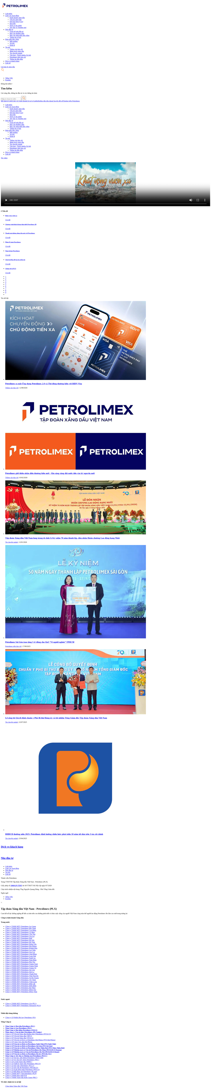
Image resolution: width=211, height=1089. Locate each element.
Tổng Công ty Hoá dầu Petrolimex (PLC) (20, 1026)
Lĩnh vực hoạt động (12, 16)
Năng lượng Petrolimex (12, 251)
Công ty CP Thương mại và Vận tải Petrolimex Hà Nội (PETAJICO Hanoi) (32, 1052)
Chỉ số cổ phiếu (32, 101)
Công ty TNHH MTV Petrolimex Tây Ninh (20, 980)
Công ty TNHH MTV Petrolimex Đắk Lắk (20, 984)
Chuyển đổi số (58, 101)
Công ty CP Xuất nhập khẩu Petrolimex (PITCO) (22, 1070)
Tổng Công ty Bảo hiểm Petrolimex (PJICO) (21, 1030)
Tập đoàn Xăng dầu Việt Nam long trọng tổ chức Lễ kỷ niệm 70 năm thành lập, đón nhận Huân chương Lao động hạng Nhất (62, 538)
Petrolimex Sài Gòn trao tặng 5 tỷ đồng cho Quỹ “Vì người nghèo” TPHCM (39, 642)
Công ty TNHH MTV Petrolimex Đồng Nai (20, 990)
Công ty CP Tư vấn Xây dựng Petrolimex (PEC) (22, 1060)
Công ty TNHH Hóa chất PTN (16, 1075)
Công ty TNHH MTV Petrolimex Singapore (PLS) (23, 1005)
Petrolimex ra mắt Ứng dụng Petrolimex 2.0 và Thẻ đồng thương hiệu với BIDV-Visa (43, 383)
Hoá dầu (13, 24)
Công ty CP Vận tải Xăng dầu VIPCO (18, 1036)
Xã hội (12, 43)
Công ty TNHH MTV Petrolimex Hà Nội (19, 940)
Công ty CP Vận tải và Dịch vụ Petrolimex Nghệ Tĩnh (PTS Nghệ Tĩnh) (30, 1044)
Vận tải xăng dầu (16, 20)
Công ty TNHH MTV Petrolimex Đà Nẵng (20, 988)
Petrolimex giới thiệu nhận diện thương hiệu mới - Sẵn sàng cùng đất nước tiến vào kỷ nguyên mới (50, 473)
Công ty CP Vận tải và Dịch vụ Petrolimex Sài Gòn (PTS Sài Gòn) (29, 1046)
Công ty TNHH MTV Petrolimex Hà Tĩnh (20, 942)
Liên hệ (8, 63)
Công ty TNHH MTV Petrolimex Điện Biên (20, 986)
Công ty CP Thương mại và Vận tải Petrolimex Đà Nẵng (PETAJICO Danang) (33, 1050)
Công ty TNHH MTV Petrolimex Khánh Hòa (21, 948)
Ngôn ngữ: (4, 893)
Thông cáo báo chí (16, 49)
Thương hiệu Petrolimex (71, 101)
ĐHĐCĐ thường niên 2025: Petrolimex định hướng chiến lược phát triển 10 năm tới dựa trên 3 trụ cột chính (54, 834)
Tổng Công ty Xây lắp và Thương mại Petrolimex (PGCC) (26, 1056)
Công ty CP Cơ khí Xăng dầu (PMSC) (18, 1062)
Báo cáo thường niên (17, 33)
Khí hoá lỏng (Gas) (16, 22)
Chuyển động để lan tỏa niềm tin (15, 260)
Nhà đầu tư (9, 29)
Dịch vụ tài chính (16, 25)
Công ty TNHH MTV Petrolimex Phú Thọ (20, 962)
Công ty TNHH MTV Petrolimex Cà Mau (20, 932)
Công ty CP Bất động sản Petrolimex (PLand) (21, 1072)
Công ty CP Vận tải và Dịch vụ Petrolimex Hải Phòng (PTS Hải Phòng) (30, 1040)
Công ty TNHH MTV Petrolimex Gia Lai (19, 936)
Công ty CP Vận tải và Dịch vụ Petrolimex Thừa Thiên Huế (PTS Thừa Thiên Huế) (35, 1048)
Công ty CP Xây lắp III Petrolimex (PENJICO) (21, 1068)
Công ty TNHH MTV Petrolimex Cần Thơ (20, 934)
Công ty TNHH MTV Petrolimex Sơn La (19, 972)
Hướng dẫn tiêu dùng (45, 101)
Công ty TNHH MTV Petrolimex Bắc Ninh (20, 928)
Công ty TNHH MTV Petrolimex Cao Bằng (20, 930)
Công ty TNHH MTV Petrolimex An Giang (20, 926)
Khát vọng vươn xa (11, 215)
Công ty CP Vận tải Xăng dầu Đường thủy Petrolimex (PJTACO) (28, 1034)
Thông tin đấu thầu (16, 59)
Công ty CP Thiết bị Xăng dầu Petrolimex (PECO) (23, 1064)
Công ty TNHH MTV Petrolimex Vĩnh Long (21, 982)
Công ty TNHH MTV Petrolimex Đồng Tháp (21, 992)
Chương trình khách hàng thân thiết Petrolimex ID (20, 224)
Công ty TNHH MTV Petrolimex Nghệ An (20, 958)
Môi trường (14, 41)
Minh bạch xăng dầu (17, 51)
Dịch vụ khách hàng (12, 61)
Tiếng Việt (9, 78)
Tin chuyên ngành (16, 53)
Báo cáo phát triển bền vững (19, 35)
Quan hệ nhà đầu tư (16, 31)
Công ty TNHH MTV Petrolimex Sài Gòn (20, 970)
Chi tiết (7, 220)
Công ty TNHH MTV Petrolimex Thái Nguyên (21, 976)
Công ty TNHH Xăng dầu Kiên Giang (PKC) (21, 1077)
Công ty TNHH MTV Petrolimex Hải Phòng (21, 946)
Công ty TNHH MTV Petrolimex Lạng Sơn (20, 956)
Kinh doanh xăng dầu (17, 18)
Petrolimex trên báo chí (18, 57)
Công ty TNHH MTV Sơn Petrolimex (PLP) (20, 1073)
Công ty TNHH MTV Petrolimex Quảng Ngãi (21, 964)
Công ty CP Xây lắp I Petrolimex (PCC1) (19, 1066)
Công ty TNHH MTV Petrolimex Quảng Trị (20, 968)
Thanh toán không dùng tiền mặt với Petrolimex (20, 233)
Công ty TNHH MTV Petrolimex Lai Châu (20, 950)
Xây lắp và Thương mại (18, 27)
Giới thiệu (8, 14)
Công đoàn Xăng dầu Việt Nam (16, 1086)
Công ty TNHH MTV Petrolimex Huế (18, 938)
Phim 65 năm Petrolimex (13, 242)
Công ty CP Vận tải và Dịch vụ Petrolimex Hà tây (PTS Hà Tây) (28, 1054)
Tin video (4, 158)
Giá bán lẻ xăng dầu (8, 67)
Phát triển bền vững (12, 39)
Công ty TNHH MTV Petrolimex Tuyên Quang (22, 978)
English (8, 80)
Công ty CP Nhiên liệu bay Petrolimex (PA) (20, 1017)
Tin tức (7, 47)
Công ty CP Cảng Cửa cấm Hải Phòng (18, 1042)
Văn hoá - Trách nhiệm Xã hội (20, 55)
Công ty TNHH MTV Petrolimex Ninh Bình (20, 960)
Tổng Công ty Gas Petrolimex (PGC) (18, 1028)
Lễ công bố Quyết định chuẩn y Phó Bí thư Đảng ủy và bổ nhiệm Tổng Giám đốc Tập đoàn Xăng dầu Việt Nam (56, 718)
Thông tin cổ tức (15, 37)
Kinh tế (12, 45)
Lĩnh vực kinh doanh (19, 101)
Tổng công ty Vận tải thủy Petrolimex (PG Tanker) (23, 1032)
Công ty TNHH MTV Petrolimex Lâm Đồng (21, 954)
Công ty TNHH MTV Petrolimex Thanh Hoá (21, 974)
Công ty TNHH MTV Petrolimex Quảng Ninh (21, 966)
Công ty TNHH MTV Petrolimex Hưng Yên (20, 944)
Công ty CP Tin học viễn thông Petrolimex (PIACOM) (24, 1058)
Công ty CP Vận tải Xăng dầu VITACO (19, 1038)
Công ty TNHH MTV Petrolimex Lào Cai (20, 952)
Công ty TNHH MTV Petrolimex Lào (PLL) (21, 1004)
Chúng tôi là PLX (10, 268)
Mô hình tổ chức (6, 101)
